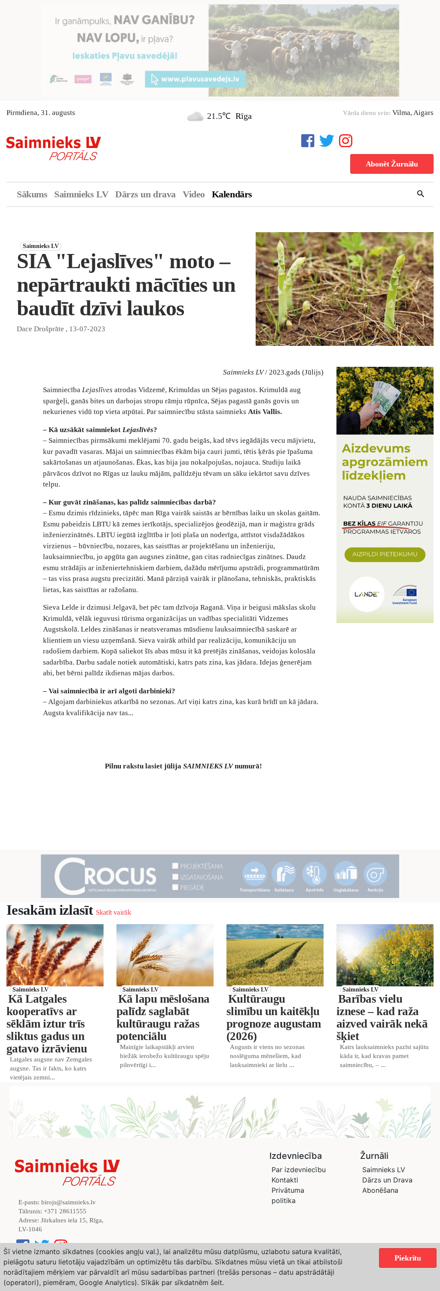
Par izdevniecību (299, 1169)
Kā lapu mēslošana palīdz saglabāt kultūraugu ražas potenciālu (163, 1017)
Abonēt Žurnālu (392, 164)
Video (194, 194)
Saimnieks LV (81, 194)
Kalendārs (232, 194)
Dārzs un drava (145, 194)
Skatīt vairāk (113, 912)
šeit (216, 1282)
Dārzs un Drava (387, 1180)
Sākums (32, 194)
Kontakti (285, 1180)
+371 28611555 (65, 1211)
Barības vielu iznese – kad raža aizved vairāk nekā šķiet (382, 1017)
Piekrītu (407, 1258)
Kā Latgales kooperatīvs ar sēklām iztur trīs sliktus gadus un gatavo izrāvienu (46, 1023)
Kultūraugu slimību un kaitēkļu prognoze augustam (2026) (273, 1017)
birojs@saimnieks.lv (68, 1202)
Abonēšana (380, 1190)
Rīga (243, 116)
